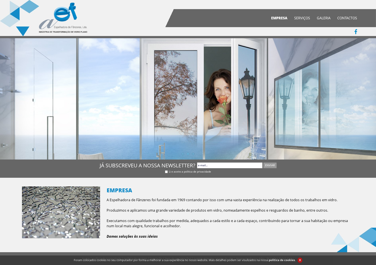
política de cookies (282, 260)
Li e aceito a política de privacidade (190, 171)
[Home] (63, 17)
